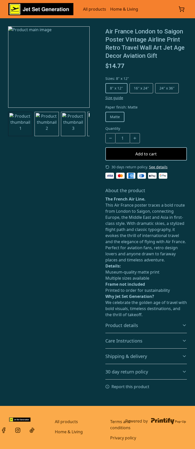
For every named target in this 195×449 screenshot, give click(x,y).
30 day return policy (126, 372)
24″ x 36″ (166, 88)
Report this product (130, 386)
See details (158, 167)
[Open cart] (181, 9)
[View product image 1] (20, 124)
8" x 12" (116, 88)
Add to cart (146, 154)
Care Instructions (123, 341)
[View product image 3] (73, 124)
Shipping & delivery (126, 356)
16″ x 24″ (141, 88)
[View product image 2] (47, 124)
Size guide (114, 97)
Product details (121, 325)
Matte (115, 116)
